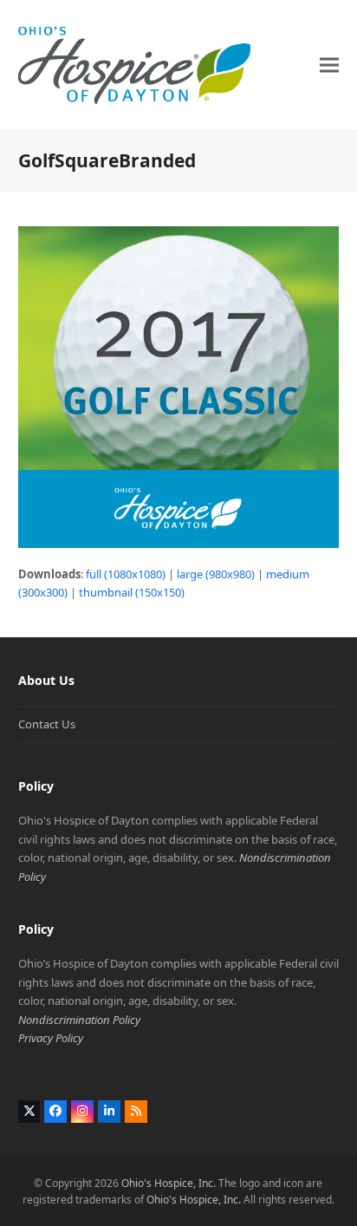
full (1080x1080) (126, 574)
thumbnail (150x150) (132, 592)
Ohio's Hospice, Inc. (168, 1183)
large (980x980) (216, 574)
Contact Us (46, 724)
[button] (329, 64)
